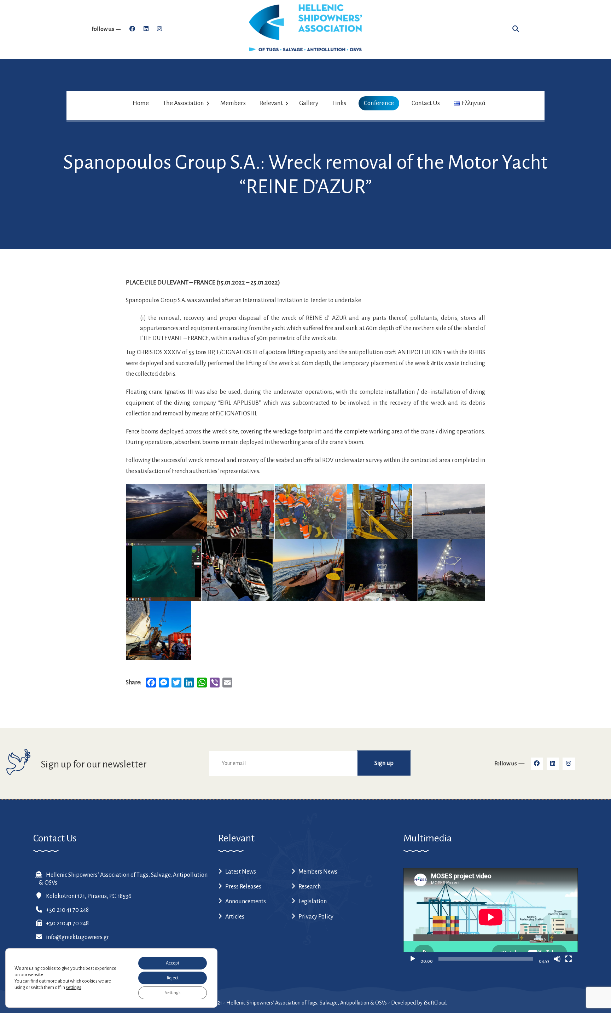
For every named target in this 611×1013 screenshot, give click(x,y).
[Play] (412, 958)
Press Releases (243, 887)
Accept (172, 963)
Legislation (312, 901)
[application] (490, 917)
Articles (234, 917)
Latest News (240, 872)
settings (73, 987)
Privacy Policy (315, 917)
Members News (317, 872)
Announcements (245, 901)
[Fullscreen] (568, 958)
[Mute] (557, 958)
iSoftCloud (435, 1003)
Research (309, 887)
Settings (173, 992)
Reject (173, 977)
